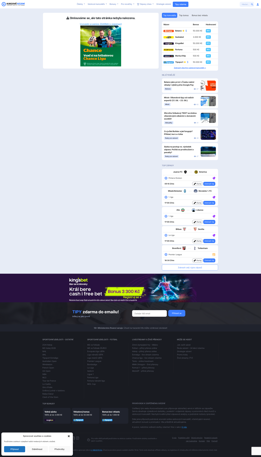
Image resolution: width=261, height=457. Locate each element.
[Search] (252, 4)
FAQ (208, 441)
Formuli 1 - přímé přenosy (143, 367)
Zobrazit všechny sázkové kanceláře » (190, 68)
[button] (68, 436)
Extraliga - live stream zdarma (145, 354)
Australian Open (49, 361)
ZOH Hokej (47, 345)
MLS (44, 377)
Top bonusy (48, 403)
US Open (46, 371)
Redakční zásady (210, 438)
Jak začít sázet (184, 345)
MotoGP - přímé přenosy (143, 371)
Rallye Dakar (48, 394)
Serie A (90, 371)
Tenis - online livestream (142, 361)
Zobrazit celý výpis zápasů (190, 267)
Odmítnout (37, 449)
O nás (184, 427)
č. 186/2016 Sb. (96, 450)
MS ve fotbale (93, 345)
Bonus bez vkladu (111, 411)
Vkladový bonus (81, 411)
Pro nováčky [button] (127, 4)
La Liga (90, 367)
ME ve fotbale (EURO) (97, 348)
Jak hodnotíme (191, 441)
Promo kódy (182, 354)
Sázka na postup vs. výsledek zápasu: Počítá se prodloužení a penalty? (179, 149)
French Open (48, 367)
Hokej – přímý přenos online (144, 351)
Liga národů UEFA (95, 354)
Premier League (94, 361)
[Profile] (257, 4)
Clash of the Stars (50, 397)
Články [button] (80, 4)
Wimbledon (47, 364)
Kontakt (202, 441)
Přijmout (14, 449)
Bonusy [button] (113, 4)
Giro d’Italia (47, 387)
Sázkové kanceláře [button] (96, 4)
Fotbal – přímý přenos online (144, 348)
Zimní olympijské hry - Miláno (145, 345)
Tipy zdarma (180, 4)
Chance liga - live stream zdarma (146, 358)
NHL (44, 351)
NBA (44, 374)
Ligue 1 (90, 374)
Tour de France (49, 381)
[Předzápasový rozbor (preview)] (213, 254)
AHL (44, 354)
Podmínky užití (183, 438)
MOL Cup (91, 384)
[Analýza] (214, 178)
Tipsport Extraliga (50, 358)
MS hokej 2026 (49, 348)
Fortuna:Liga (92, 377)
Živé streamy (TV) (185, 358)
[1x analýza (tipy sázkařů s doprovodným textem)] (213, 178)
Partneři (214, 441)
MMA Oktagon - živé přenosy (145, 364)
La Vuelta (46, 384)
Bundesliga (92, 364)
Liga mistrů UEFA (94, 358)
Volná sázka (51, 411)
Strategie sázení (163, 4)
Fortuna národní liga (96, 381)
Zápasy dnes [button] (145, 4)
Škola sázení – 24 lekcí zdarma (190, 348)
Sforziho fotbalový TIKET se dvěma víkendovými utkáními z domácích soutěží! (180, 116)
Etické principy (197, 438)
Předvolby (60, 449)
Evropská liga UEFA (95, 351)
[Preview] (213, 254)
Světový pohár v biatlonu (53, 390)
